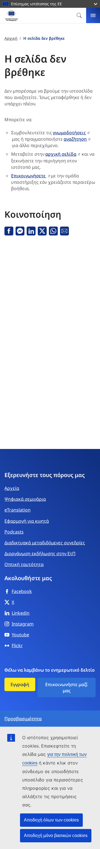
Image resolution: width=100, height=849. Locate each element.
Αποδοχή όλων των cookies (51, 820)
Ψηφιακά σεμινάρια (25, 499)
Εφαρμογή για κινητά (26, 521)
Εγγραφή (20, 684)
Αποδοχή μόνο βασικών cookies (56, 835)
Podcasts (14, 532)
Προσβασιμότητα (23, 718)
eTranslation (17, 510)
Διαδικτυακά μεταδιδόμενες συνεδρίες (44, 543)
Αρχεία (11, 488)
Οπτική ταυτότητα (24, 564)
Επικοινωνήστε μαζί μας (66, 687)
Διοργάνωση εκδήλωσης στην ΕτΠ (40, 553)
